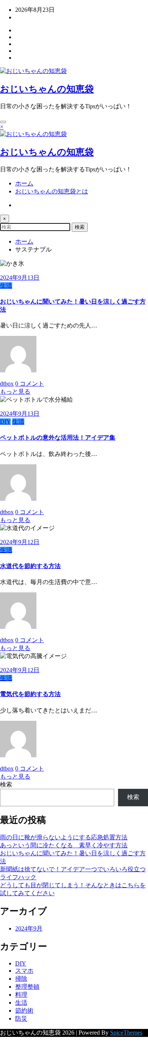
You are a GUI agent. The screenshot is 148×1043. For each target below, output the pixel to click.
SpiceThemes (126, 1032)
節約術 (24, 1010)
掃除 (21, 978)
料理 (21, 994)
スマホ (24, 970)
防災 (21, 1018)
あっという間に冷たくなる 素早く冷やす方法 (64, 845)
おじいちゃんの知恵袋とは (51, 191)
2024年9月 (29, 928)
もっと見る (15, 391)
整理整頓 (27, 986)
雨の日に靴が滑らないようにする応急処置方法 (64, 837)
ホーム (24, 183)
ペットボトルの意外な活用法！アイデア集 (57, 437)
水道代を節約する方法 (30, 566)
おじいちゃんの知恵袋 (47, 89)
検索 (6, 784)
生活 (6, 285)
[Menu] (3, 122)
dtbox (7, 383)
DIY (5, 421)
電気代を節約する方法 (30, 694)
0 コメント (29, 383)
